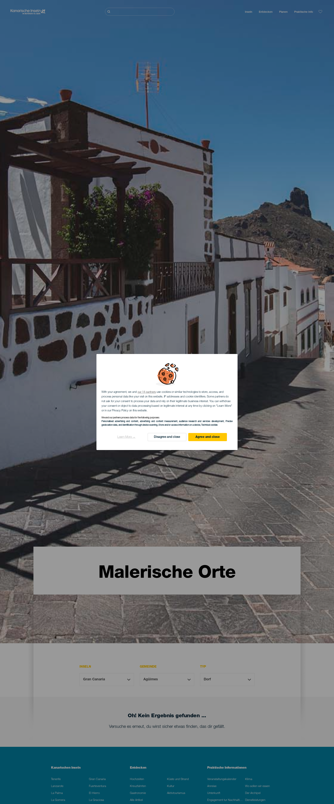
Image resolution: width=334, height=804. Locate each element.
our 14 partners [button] (147, 392)
